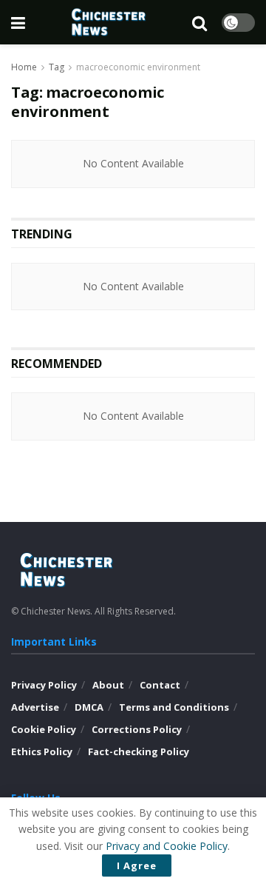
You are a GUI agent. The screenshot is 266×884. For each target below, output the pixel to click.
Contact (160, 685)
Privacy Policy (44, 685)
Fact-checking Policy (138, 751)
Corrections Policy (137, 729)
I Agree (137, 865)
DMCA (89, 707)
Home (24, 67)
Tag (56, 67)
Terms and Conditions (174, 707)
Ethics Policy (41, 751)
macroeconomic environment (138, 67)
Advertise (35, 707)
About (108, 685)
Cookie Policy (43, 729)
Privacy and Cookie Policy (167, 846)
